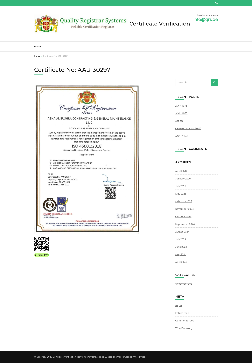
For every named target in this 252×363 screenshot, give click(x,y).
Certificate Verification (159, 23)
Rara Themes (114, 356)
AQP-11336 (181, 105)
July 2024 (180, 239)
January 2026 (183, 178)
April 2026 (181, 171)
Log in (178, 305)
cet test (179, 121)
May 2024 (180, 254)
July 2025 (180, 186)
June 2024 (181, 247)
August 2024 (182, 231)
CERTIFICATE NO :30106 (188, 128)
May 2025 (180, 193)
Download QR (41, 255)
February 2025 (183, 201)
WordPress (139, 356)
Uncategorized (183, 283)
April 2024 (181, 262)
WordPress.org (183, 328)
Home (38, 46)
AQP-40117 (181, 113)
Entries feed (182, 313)
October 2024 (183, 216)
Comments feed (184, 320)
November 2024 (184, 209)
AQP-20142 (181, 136)
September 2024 (185, 224)
